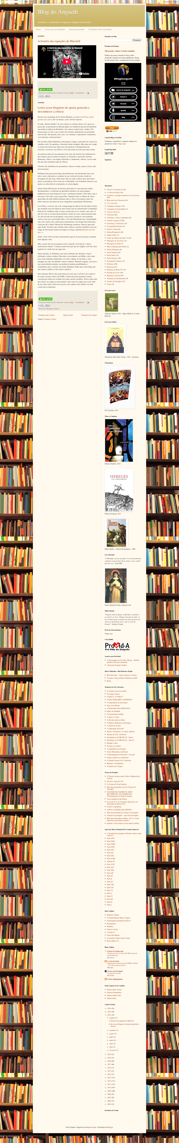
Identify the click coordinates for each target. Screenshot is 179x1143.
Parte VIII (110, 884)
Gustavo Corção (112, 229)
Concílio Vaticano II (114, 220)
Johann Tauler (112, 235)
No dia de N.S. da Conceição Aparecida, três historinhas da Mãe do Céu (122, 803)
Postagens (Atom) (50, 319)
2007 (109, 1097)
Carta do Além (112, 212)
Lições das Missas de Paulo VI (117, 238)
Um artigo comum (113, 694)
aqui (111, 633)
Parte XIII (110, 870)
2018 (109, 1061)
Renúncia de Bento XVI (115, 269)
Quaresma (110, 267)
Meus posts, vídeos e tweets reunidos (120, 50)
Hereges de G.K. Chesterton (116, 734)
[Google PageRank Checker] (109, 154)
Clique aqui (122, 144)
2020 (109, 1054)
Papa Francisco (112, 258)
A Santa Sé (111, 932)
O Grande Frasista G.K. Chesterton (119, 760)
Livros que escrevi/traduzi (55, 29)
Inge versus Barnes (113, 705)
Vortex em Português (115, 971)
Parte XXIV (111, 841)
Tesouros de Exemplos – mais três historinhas (122, 815)
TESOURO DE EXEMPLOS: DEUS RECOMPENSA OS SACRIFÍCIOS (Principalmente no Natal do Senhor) (120, 794)
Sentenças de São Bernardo (116, 278)
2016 (109, 1068)
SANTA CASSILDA (114, 807)
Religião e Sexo (112, 743)
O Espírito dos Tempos (115, 766)
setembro (112, 1030)
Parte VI (110, 890)
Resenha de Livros (113, 272)
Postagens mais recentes (46, 315)
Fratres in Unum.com (115, 951)
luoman (93, 1127)
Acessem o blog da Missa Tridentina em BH (122, 678)
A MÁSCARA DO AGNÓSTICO (118, 708)
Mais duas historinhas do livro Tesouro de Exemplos (121, 788)
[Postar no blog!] (42, 96)
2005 (109, 1104)
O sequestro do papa (114, 973)
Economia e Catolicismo (115, 223)
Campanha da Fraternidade (116, 209)
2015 (109, 1071)
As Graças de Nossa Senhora (117, 784)
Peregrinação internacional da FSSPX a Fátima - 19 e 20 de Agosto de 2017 (122, 964)
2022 (109, 1011)
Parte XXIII (111, 844)
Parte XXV (111, 838)
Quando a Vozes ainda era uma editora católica (123, 823)
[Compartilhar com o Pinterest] (49, 96)
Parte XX (110, 853)
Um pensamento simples (115, 714)
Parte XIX (110, 855)
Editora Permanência (114, 992)
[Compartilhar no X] (44, 96)
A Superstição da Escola (115, 728)
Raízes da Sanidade (113, 711)
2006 (109, 1101)
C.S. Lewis (111, 203)
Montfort (110, 926)
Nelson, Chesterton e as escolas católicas (121, 731)
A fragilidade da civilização (116, 749)
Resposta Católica (113, 915)
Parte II (109, 902)
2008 (109, 1094)
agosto (111, 1033)
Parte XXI (110, 850)
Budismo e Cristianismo (115, 763)
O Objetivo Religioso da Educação (119, 723)
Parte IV (110, 896)
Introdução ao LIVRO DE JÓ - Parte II (120, 740)
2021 (109, 1015)
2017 (109, 1064)
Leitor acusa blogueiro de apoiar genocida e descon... (124, 1025)
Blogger (110, 1127)
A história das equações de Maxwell (59, 41)
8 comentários (79, 302)
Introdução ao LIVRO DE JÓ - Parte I (120, 737)
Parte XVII (111, 864)
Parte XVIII (111, 858)
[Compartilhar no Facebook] (47, 96)
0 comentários (79, 93)
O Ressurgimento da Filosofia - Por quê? (121, 754)
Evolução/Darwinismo (114, 226)
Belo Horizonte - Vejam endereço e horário (122, 675)
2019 (109, 1058)
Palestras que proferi (76, 29)
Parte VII (110, 887)
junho (111, 1040)
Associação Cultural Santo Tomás (118, 938)
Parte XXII (111, 847)
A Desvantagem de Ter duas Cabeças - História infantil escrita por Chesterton (123, 661)
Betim (109, 681)
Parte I (109, 905)
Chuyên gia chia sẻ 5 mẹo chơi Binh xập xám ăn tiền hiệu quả (122, 954)
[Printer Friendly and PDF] (45, 90)
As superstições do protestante (117, 702)
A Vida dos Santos (113, 192)
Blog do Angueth (58, 11)
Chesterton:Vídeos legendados (100, 29)
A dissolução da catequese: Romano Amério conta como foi (124, 834)
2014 (109, 1074)
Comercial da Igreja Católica (117, 665)
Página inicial (68, 315)
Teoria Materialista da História (117, 752)
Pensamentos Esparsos (114, 261)
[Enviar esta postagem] (87, 93)
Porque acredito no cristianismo (118, 757)
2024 (109, 1008)
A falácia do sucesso (114, 725)
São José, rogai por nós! (115, 781)
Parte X (109, 879)
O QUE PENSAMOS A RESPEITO (119, 699)
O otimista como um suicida (116, 691)
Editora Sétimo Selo (114, 995)
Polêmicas (110, 264)
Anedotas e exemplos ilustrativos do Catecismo (123, 195)
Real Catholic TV (113, 941)
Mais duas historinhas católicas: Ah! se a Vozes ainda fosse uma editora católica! (123, 819)
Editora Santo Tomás (114, 989)
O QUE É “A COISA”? (115, 697)
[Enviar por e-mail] (40, 96)
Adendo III (111, 861)
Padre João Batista (113, 935)
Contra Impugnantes (115, 979)
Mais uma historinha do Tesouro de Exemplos (122, 812)
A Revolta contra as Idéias (116, 720)
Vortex (109, 284)
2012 (109, 1081)
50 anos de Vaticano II (114, 189)
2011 (109, 1084)
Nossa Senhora (112, 252)
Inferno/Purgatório (113, 232)
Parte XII (110, 873)
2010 (109, 1087)
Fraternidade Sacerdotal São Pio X (119, 921)
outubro (112, 1018)
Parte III (110, 899)
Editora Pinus (111, 998)
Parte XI (110, 876)
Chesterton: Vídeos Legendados (118, 217)
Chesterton (110, 215)
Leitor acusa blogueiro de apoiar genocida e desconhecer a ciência (64, 109)
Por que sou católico (114, 746)
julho (111, 1037)
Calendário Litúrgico (114, 206)
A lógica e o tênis (113, 717)
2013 (109, 1077)
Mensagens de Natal (114, 243)
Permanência (111, 923)
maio (111, 1043)
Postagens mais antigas (89, 315)
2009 (109, 1091)
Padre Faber (111, 255)
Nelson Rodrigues (113, 249)
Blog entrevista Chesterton (116, 200)
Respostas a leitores (53, 309)
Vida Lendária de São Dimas (117, 799)
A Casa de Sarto (113, 961)
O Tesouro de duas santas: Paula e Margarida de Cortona (123, 777)
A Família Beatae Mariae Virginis (118, 918)
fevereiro (112, 1050)
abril (111, 1047)
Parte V (109, 893)
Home (38, 29)
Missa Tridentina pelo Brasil (116, 246)
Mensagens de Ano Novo (115, 241)
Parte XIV (110, 867)
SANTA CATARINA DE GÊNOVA (119, 809)
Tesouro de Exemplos (114, 281)
